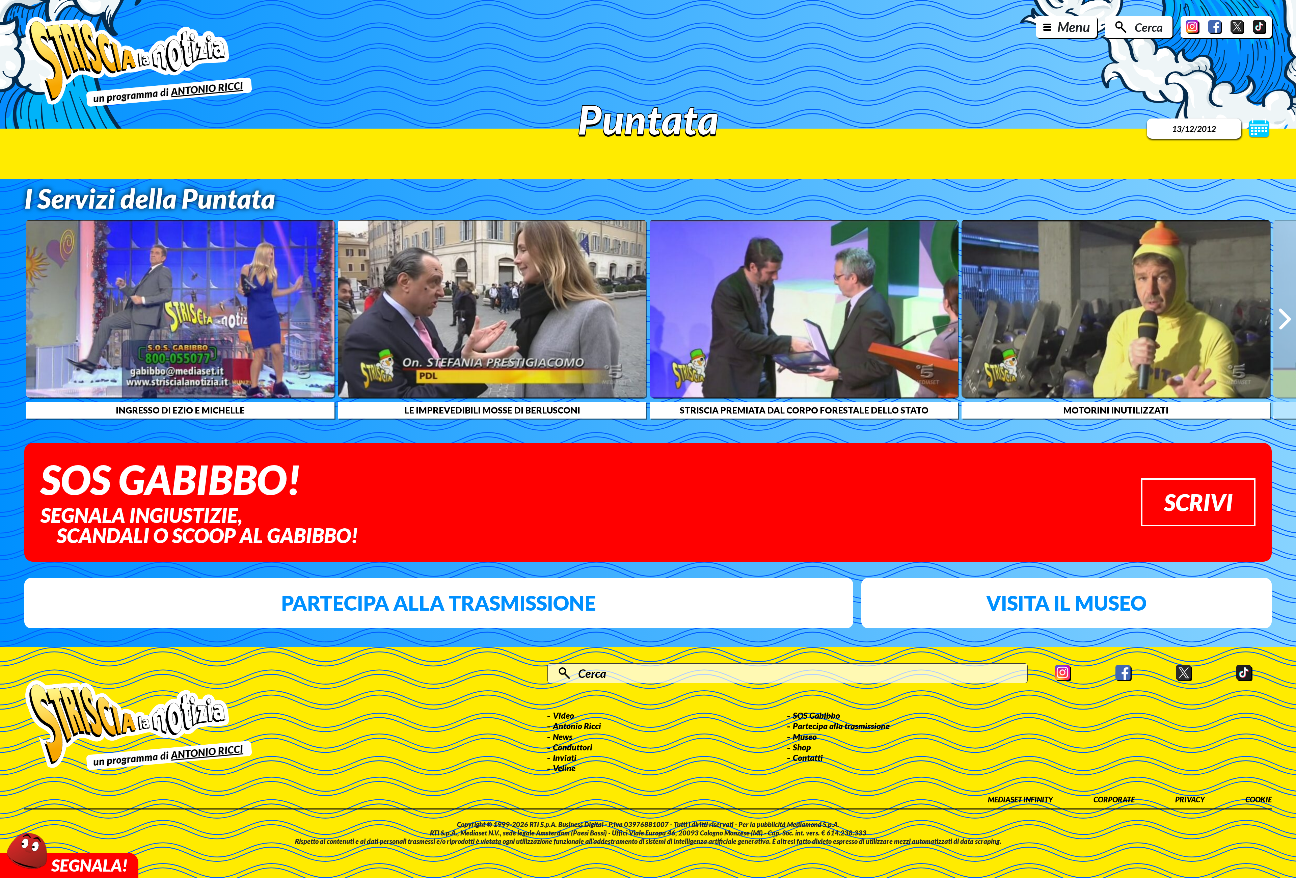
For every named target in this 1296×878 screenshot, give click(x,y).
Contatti (808, 757)
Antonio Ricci (577, 726)
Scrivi (1198, 502)
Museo (805, 736)
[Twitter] (1237, 27)
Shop (802, 747)
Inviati (564, 757)
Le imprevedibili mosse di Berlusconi (492, 410)
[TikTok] (1259, 27)
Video (563, 715)
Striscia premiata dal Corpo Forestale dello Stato (804, 410)
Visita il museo (1066, 603)
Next (1284, 319)
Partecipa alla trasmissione (438, 603)
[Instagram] (1192, 27)
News (562, 736)
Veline (564, 768)
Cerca (1149, 27)
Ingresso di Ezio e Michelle (180, 410)
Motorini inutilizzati (1115, 410)
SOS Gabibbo (816, 715)
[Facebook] (1215, 27)
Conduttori (572, 747)
